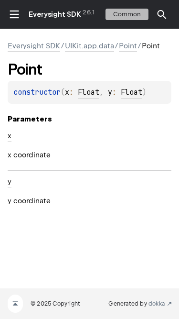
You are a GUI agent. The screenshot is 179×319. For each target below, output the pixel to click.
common (127, 14)
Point (128, 46)
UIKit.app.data (89, 46)
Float (88, 92)
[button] (161, 14)
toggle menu (14, 14)
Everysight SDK (55, 14)
